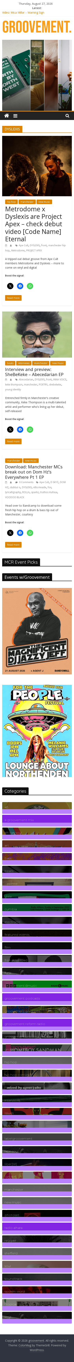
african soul (13, 833)
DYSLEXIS (35, 245)
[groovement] (6, 116)
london (10, 1177)
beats (10, 363)
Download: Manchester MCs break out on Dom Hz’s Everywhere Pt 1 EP (34, 472)
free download (16, 960)
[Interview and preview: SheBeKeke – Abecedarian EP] (37, 314)
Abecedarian (26, 379)
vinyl (8, 1317)
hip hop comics (17, 1075)
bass (8, 858)
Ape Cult (23, 245)
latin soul (12, 1151)
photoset (12, 1215)
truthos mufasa (48, 492)
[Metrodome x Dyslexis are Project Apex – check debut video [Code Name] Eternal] (37, 138)
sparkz (35, 492)
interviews (23, 363)
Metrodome (18, 250)
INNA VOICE (59, 379)
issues (9, 1113)
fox (49, 487)
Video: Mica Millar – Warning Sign (23, 12)
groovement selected (22, 1037)
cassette (11, 884)
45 (6, 807)
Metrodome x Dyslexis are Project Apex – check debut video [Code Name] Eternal (33, 224)
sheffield (11, 1253)
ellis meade (39, 487)
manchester (27, 202)
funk (8, 973)
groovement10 (16, 1049)
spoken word (15, 1291)
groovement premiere (22, 1011)
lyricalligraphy (13, 492)
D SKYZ (54, 482)
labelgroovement (18, 1138)
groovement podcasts (22, 998)
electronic (12, 922)
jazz (7, 1126)
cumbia (11, 909)
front (44, 245)
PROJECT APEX (34, 250)
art (7, 845)
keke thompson (13, 384)
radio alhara (13, 1228)
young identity (13, 389)
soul (8, 1266)
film (7, 947)
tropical (11, 1304)
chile (8, 896)
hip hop (11, 202)
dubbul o (15, 487)
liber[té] (11, 1164)
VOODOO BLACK (14, 497)
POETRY (43, 384)
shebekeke (55, 384)
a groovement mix (19, 820)
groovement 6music (21, 986)
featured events (17, 935)
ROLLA (26, 492)
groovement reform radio (25, 1024)
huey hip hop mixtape (22, 1087)
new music (44, 202)
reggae (10, 1240)
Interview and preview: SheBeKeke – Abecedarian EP (34, 371)
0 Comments (26, 482)
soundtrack (13, 1279)
